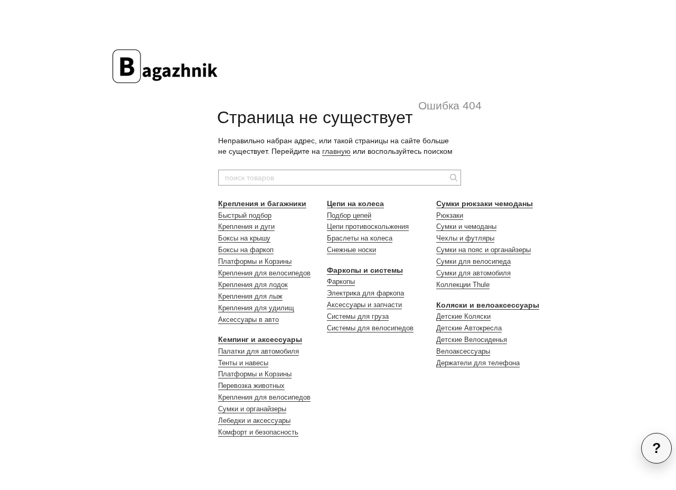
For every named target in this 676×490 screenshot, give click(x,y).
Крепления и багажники (262, 203)
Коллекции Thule (463, 285)
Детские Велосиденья (471, 340)
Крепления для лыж (250, 296)
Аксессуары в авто (248, 319)
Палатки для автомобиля (258, 351)
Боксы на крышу (244, 238)
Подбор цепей (349, 215)
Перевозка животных (251, 386)
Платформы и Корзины (255, 261)
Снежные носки (351, 250)
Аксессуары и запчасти (364, 305)
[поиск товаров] (452, 178)
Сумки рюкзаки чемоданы (484, 203)
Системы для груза (358, 316)
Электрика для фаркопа (365, 293)
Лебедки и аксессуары (254, 420)
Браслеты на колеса (359, 238)
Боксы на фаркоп (246, 250)
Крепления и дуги (246, 226)
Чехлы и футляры (465, 238)
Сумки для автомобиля (473, 273)
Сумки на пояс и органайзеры (483, 250)
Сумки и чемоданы (466, 226)
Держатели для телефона (478, 363)
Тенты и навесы (243, 363)
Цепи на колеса (355, 203)
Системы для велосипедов (370, 328)
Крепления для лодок (253, 285)
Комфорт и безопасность (258, 432)
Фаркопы (341, 281)
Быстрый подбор (244, 215)
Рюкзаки (449, 215)
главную (336, 151)
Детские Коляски (463, 316)
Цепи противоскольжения (368, 226)
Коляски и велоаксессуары (487, 305)
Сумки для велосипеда (473, 261)
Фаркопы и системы (365, 270)
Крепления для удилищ (256, 308)
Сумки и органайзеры (252, 409)
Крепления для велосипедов (264, 273)
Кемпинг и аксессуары (260, 339)
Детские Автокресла (469, 328)
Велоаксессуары (463, 351)
